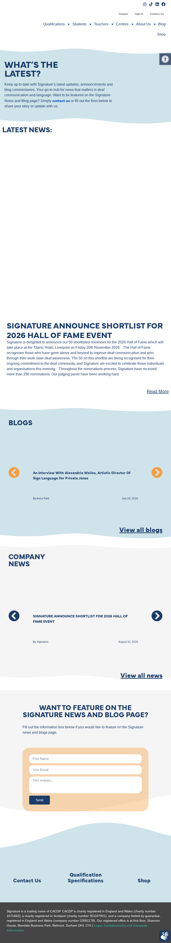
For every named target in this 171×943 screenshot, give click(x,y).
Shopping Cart (112, 14)
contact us (61, 100)
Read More (158, 391)
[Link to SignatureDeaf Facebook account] (163, 4)
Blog (162, 24)
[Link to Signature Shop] (144, 854)
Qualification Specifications (85, 877)
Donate (123, 14)
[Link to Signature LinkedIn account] (157, 4)
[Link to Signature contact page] (27, 854)
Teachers (101, 24)
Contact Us (157, 14)
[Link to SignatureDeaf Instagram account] (145, 4)
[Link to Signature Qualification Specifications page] (85, 854)
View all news (141, 674)
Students (79, 24)
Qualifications (54, 24)
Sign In (139, 14)
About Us (143, 24)
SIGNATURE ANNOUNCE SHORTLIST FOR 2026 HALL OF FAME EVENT (85, 330)
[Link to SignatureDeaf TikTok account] (151, 4)
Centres (122, 24)
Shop (161, 34)
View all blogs (141, 529)
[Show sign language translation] (164, 935)
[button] (14, 472)
